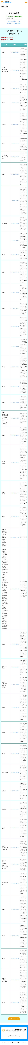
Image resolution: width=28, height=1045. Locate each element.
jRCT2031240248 (15, 958)
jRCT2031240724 (15, 346)
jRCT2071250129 (15, 223)
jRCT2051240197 (15, 732)
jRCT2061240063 (15, 516)
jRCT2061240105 (15, 644)
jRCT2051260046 (15, 52)
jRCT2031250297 (15, 493)
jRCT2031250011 (15, 828)
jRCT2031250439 (15, 292)
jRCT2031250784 (15, 240)
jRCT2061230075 (15, 883)
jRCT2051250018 (15, 809)
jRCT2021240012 (15, 366)
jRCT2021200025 (15, 418)
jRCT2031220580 (15, 790)
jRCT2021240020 (15, 909)
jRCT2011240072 (15, 589)
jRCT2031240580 (15, 753)
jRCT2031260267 (15, 124)
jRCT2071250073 (15, 308)
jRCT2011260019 (15, 102)
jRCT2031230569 (15, 684)
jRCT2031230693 (15, 254)
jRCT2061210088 (15, 1002)
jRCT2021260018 (15, 200)
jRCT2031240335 (15, 402)
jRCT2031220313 (15, 864)
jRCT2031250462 (15, 272)
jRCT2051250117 (15, 435)
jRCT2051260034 (15, 88)
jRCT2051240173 (15, 174)
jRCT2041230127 (15, 980)
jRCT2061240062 (15, 707)
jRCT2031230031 (15, 935)
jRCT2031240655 (15, 667)
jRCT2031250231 (15, 462)
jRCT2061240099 (15, 772)
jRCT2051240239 (15, 326)
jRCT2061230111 (15, 144)
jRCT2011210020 (15, 537)
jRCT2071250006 (15, 386)
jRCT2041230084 (15, 847)
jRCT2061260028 (15, 70)
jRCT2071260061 (15, 156)
